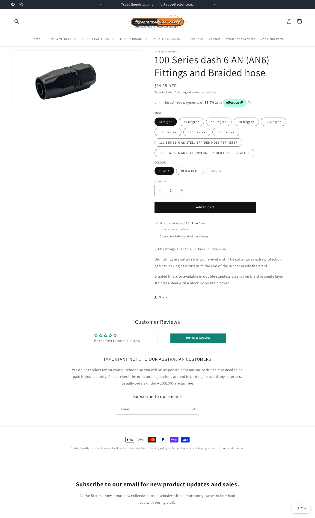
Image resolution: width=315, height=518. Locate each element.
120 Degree (168, 132)
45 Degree (219, 122)
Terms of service (181, 448)
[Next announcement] (214, 4)
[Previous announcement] (101, 4)
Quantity (160, 181)
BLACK (164, 171)
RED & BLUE (190, 171)
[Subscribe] (194, 409)
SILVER (218, 172)
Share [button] (163, 297)
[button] (17, 21)
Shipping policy (205, 448)
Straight (165, 122)
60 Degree (246, 122)
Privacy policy (158, 448)
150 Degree (196, 132)
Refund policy (137, 448)
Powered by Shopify (113, 448)
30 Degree (191, 122)
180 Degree (226, 132)
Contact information (232, 448)
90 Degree (273, 122)
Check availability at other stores (184, 236)
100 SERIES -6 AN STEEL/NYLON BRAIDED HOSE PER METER (204, 153)
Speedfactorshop (90, 448)
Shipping (181, 92)
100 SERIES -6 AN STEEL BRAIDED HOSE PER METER (198, 142)
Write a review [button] (198, 338)
